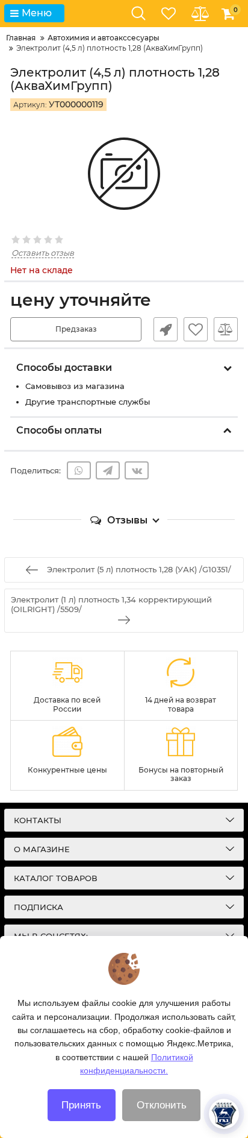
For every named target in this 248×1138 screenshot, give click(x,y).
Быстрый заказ (165, 329)
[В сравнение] (226, 329)
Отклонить (162, 1105)
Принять (81, 1105)
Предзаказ (76, 328)
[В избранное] (196, 329)
